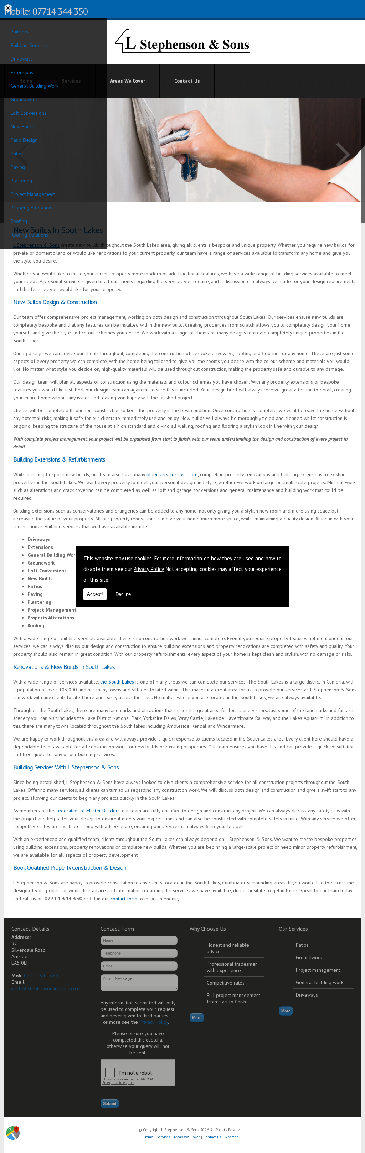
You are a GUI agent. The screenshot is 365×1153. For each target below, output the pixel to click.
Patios (17, 153)
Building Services (29, 45)
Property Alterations (32, 207)
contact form (123, 898)
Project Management (33, 194)
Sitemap (232, 1136)
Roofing (19, 221)
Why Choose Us (208, 928)
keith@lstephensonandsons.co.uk (46, 988)
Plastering (21, 180)
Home (148, 1136)
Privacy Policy (148, 569)
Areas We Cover (127, 81)
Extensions (22, 72)
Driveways (22, 59)
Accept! (95, 594)
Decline (123, 594)
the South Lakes (117, 682)
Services (163, 1136)
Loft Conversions (28, 113)
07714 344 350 (41, 975)
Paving (18, 167)
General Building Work (34, 86)
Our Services (293, 928)
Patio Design (24, 140)
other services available (172, 474)
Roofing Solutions (29, 235)
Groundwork (24, 99)
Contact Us (187, 81)
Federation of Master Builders (88, 810)
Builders (19, 31)
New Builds (23, 126)
